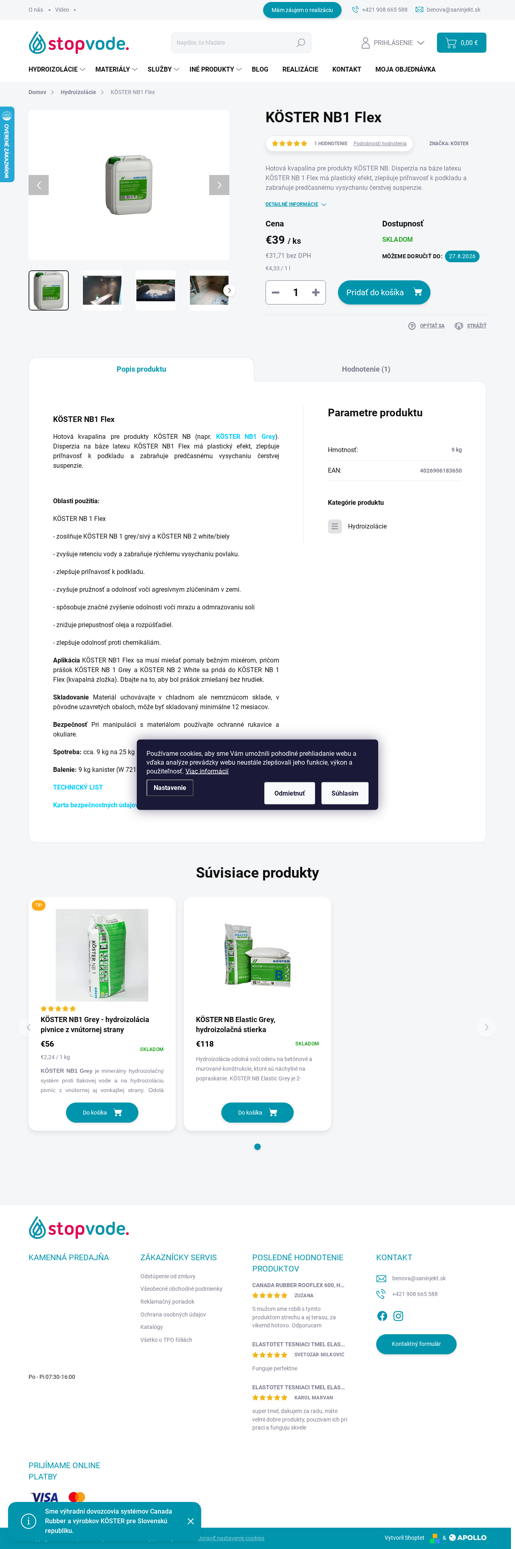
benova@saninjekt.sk (419, 1278)
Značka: (449, 143)
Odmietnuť (289, 793)
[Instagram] (398, 1314)
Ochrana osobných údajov (173, 1314)
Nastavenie (170, 787)
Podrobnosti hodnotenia (380, 143)
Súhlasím (345, 793)
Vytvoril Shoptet (404, 1538)
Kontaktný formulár (416, 1344)
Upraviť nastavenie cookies (231, 1538)
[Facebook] (382, 1314)
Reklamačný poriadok (167, 1301)
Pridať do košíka (375, 292)
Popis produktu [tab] (141, 369)
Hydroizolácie (367, 526)
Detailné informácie (292, 204)
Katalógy (151, 1327)
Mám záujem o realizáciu (302, 10)
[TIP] (102, 955)
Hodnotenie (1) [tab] (366, 369)
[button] (257, 1147)
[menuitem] (58, 70)
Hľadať (301, 42)
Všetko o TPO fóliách (166, 1340)
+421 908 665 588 (415, 1294)
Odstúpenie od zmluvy (168, 1276)
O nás (36, 9)
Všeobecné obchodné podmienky (181, 1289)
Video (62, 9)
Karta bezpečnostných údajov (95, 805)
